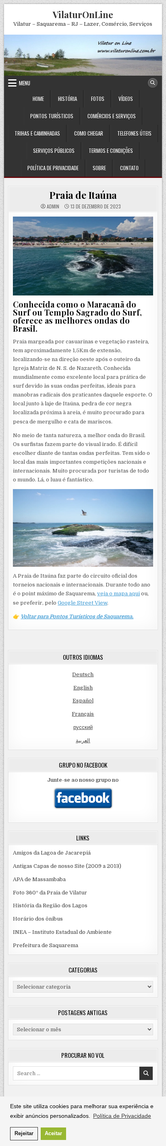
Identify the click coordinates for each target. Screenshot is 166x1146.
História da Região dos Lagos (50, 905)
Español (83, 701)
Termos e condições (111, 151)
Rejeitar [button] (24, 1133)
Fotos (97, 99)
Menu (24, 83)
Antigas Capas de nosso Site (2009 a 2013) (67, 866)
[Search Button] (153, 83)
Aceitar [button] (53, 1133)
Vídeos (125, 99)
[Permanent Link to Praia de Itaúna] (83, 256)
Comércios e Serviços (111, 116)
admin (53, 206)
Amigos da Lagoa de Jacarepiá (52, 853)
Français (83, 714)
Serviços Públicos (54, 151)
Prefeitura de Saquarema (45, 945)
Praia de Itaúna (83, 194)
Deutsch (82, 674)
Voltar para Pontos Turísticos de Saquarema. (77, 616)
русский (83, 727)
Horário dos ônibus (38, 919)
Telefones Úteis (134, 133)
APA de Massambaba (39, 879)
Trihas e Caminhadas (37, 133)
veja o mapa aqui (118, 594)
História (67, 99)
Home (38, 99)
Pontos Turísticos (51, 116)
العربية (83, 740)
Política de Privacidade (53, 168)
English (83, 688)
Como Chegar (88, 133)
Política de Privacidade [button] (122, 1116)
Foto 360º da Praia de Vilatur (50, 893)
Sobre (99, 168)
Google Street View (82, 603)
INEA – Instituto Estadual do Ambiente (62, 932)
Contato (129, 168)
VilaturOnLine (83, 14)
